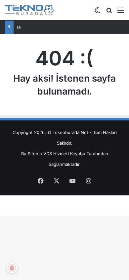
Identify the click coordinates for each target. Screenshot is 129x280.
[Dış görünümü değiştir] (97, 12)
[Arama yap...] (109, 12)
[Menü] (120, 12)
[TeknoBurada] (30, 10)
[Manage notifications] (12, 268)
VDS (47, 153)
